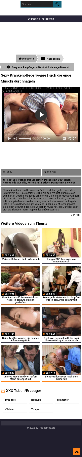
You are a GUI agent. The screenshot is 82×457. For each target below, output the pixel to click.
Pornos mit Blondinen (30, 180)
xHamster (63, 399)
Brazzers (10, 399)
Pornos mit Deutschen (57, 180)
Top (76, 451)
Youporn (36, 409)
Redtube (12, 180)
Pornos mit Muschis (14, 182)
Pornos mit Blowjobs (63, 182)
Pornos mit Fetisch (38, 182)
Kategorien (48, 18)
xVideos (9, 409)
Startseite (34, 18)
